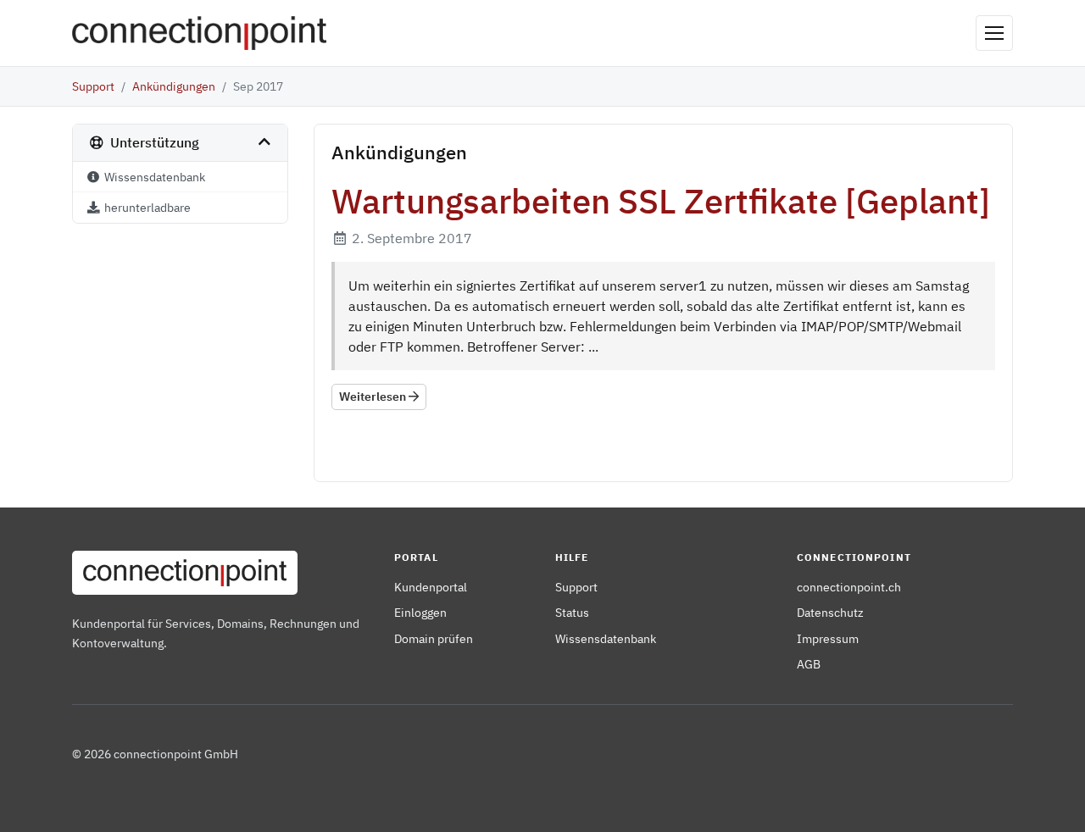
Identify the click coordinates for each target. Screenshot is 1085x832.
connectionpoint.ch (849, 587)
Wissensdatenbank (605, 638)
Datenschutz (830, 612)
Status (572, 612)
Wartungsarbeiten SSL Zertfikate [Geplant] (660, 201)
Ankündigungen (173, 86)
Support (93, 86)
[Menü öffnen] (994, 33)
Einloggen (420, 612)
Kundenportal (430, 587)
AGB (809, 664)
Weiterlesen (374, 396)
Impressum (828, 638)
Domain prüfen (433, 638)
